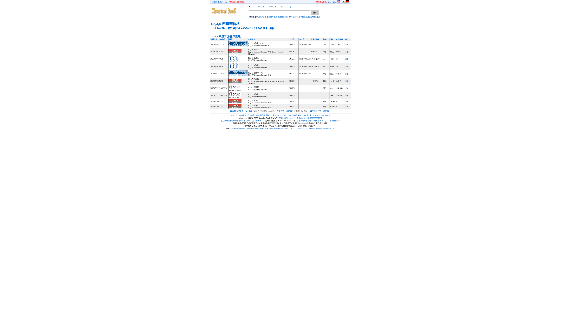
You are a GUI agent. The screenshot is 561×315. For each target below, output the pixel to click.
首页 (226, 2)
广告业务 (251, 115)
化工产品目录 (315, 115)
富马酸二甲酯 (272, 17)
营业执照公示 (335, 121)
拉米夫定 (288, 17)
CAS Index (287, 115)
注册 (334, 2)
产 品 (251, 7)
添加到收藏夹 (217, 2)
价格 (271, 28)
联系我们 (259, 115)
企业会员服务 (241, 115)
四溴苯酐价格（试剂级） (320, 111)
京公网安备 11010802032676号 (309, 118)
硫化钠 (295, 17)
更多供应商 (233, 28)
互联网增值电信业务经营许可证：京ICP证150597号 (241, 121)
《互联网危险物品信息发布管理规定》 (320, 129)
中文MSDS (277, 115)
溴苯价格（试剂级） (285, 111)
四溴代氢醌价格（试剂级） (241, 111)
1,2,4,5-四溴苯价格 (225, 24)
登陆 (329, 2)
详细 (346, 45)
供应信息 (272, 7)
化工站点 (284, 7)
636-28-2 (246, 28)
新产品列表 (325, 115)
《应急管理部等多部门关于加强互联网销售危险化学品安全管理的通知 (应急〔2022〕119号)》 (266, 129)
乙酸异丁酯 (315, 17)
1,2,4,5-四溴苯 (218, 28)
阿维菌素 (262, 17)
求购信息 (260, 7)
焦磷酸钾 (281, 17)
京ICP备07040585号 (287, 118)
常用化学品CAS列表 (300, 115)
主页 (232, 115)
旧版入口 (267, 115)
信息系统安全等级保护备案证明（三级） (312, 121)
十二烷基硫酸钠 (305, 17)
